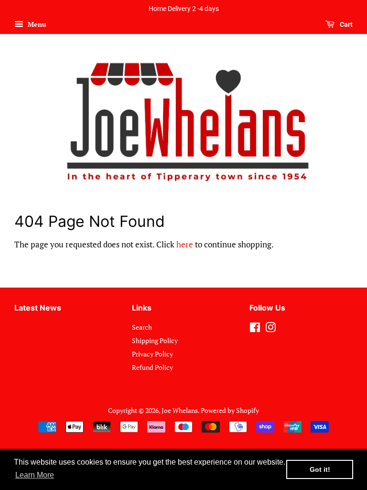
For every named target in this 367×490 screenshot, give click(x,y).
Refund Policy (152, 367)
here (184, 244)
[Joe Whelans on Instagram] (270, 329)
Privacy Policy (152, 353)
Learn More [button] (34, 475)
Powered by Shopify (230, 410)
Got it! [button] (320, 469)
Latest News (37, 307)
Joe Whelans (180, 410)
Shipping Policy (155, 340)
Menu (36, 24)
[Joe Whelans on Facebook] (254, 329)
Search (142, 327)
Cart (345, 24)
